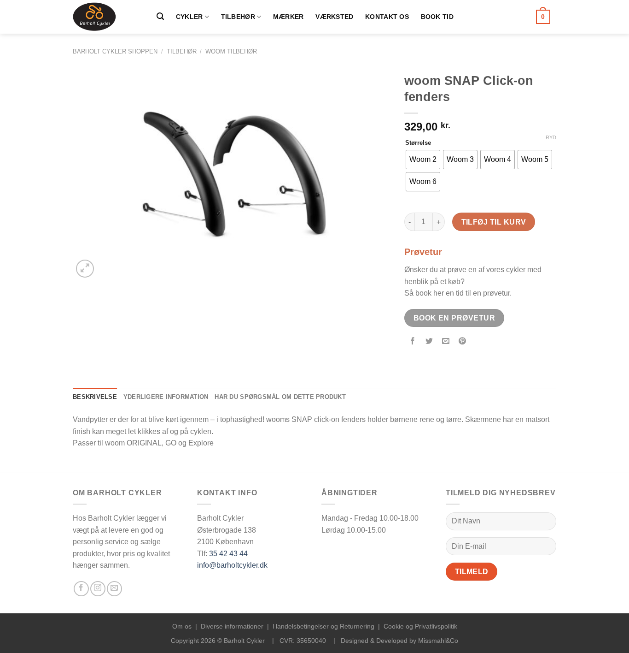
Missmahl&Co (438, 640)
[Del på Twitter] (429, 342)
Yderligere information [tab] (166, 396)
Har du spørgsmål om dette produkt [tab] (280, 396)
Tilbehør (238, 16)
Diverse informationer (232, 626)
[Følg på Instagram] (97, 588)
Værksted (334, 16)
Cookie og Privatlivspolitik (420, 626)
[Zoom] (85, 269)
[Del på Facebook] (412, 342)
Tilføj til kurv (493, 222)
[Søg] (160, 16)
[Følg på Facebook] (81, 588)
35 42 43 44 (228, 554)
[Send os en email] (114, 588)
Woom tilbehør (231, 51)
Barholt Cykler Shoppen (115, 51)
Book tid (437, 16)
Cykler (189, 16)
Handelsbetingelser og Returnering (323, 626)
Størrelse (418, 143)
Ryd (551, 137)
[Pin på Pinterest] (462, 342)
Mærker (288, 16)
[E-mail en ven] (446, 342)
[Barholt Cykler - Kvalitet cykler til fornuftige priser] (105, 17)
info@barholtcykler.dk (232, 565)
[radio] (423, 159)
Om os (182, 626)
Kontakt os (387, 16)
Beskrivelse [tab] (95, 396)
